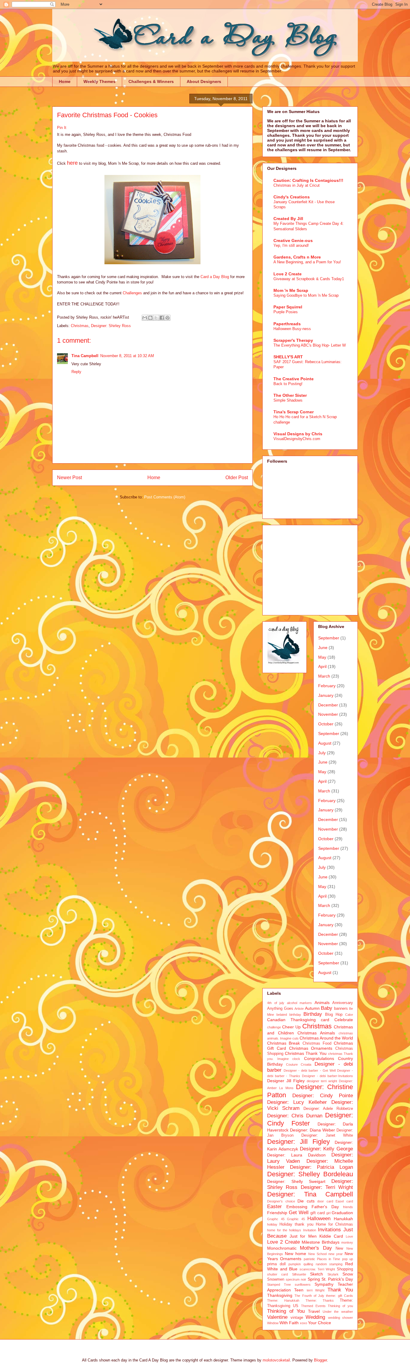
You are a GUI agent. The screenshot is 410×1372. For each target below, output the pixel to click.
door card (325, 1201)
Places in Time (328, 1259)
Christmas (80, 325)
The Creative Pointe (293, 378)
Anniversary (342, 1003)
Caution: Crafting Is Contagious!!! (308, 180)
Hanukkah (343, 1218)
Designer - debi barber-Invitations (327, 1076)
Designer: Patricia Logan (321, 1167)
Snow (347, 1274)
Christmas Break (283, 1043)
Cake (349, 1014)
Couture (292, 1064)
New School (317, 1254)
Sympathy (324, 1284)
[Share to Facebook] (162, 318)
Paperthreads (287, 323)
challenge (274, 1027)
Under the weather (338, 1311)
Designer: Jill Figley (298, 1141)
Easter (274, 1206)
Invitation (309, 1230)
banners (341, 1008)
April (322, 666)
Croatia (306, 1064)
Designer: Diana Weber (312, 1130)
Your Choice (319, 1322)
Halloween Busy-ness (292, 328)
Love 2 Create (287, 273)
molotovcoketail (276, 1360)
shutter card (277, 1274)
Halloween (318, 1218)
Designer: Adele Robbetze (328, 1109)
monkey (347, 1242)
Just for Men (303, 1236)
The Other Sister (290, 395)
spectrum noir (296, 1279)
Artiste (299, 1008)
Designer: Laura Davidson (296, 1155)
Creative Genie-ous (293, 240)
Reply (76, 371)
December (328, 705)
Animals (322, 1002)
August (324, 743)
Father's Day (325, 1206)
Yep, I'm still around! (291, 245)
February (327, 685)
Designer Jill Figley (286, 1080)
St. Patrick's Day (337, 1279)
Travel (314, 1311)
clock (296, 1059)
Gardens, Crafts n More (297, 257)
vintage (297, 1317)
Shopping (345, 1269)
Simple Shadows (288, 400)
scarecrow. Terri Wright (317, 1269)
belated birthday (288, 1014)
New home (295, 1253)
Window (273, 1323)
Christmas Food (317, 1043)
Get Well (299, 1212)
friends (348, 1207)
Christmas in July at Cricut (296, 185)
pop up (347, 1259)
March (324, 676)
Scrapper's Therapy (293, 340)
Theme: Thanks (320, 1300)
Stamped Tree (279, 1284)
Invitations (329, 1230)
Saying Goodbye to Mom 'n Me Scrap (306, 295)
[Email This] (145, 318)
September (328, 637)
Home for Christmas (334, 1224)
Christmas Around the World (326, 1038)
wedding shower (340, 1317)
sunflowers (303, 1284)
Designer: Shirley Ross (111, 325)
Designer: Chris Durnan (294, 1116)
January (325, 695)
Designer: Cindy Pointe (322, 1095)
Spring (314, 1279)
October (325, 723)
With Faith (289, 1322)
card (325, 1019)
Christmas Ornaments (311, 1048)
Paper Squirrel (287, 307)
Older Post (236, 477)
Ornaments (290, 1258)
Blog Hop (333, 1014)
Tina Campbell (84, 356)
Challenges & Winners (151, 81)
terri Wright (316, 1290)
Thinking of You (286, 1311)
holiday (272, 1224)
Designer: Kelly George (326, 1149)
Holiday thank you (296, 1224)
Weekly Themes (99, 81)
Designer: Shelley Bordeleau (310, 1174)
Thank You (340, 1290)
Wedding (315, 1317)
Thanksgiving (279, 1295)
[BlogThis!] (150, 318)
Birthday (312, 1014)
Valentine (277, 1317)
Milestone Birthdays (320, 1242)
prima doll (276, 1264)
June (322, 647)
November (328, 714)
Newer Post (69, 477)
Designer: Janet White (327, 1135)
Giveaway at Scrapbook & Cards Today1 (308, 279)
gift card (317, 1213)
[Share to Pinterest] (167, 318)
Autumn (312, 1008)
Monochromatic (282, 1248)
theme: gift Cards (339, 1295)
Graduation (342, 1212)
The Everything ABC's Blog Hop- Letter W (309, 345)
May (322, 657)
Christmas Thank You (305, 1053)
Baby (326, 1008)
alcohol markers (299, 1003)
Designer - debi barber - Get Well (310, 1070)
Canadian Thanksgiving (291, 1019)
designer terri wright (322, 1081)
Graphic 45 (296, 1219)
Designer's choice (281, 1201)
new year (335, 1254)
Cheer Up (291, 1026)
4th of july (275, 1003)
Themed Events (313, 1306)
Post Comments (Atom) (164, 497)
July (322, 752)
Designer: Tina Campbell (310, 1194)
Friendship (277, 1212)
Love (349, 1236)
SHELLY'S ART (288, 356)
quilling (308, 1264)
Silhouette (299, 1274)
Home (65, 81)
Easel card (344, 1201)
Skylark (333, 1274)
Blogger (320, 1360)
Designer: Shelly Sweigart (296, 1181)
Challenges (132, 293)
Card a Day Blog (214, 276)
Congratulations (319, 1058)
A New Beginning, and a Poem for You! (307, 262)
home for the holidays (284, 1230)
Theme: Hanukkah (283, 1300)
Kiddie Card (331, 1236)
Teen (298, 1290)
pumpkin (294, 1264)
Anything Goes (280, 1008)
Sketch (316, 1274)
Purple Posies (285, 312)
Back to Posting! (288, 383)
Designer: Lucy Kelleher (297, 1102)
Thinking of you (340, 1306)
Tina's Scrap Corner (293, 411)
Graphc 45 (276, 1219)
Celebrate (343, 1019)
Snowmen (275, 1279)
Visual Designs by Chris (297, 433)
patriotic (309, 1259)
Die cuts (306, 1201)
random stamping (329, 1264)
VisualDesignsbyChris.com (296, 438)
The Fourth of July (309, 1295)
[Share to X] (156, 318)
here (72, 163)
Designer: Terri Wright (327, 1187)
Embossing (296, 1206)
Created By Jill (288, 218)
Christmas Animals (316, 1033)
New (339, 1248)
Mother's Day (316, 1248)
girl (328, 1213)
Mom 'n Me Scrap (290, 290)
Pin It (61, 127)
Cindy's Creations (291, 196)
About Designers (204, 81)
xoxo (303, 1323)
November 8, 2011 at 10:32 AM (127, 356)
